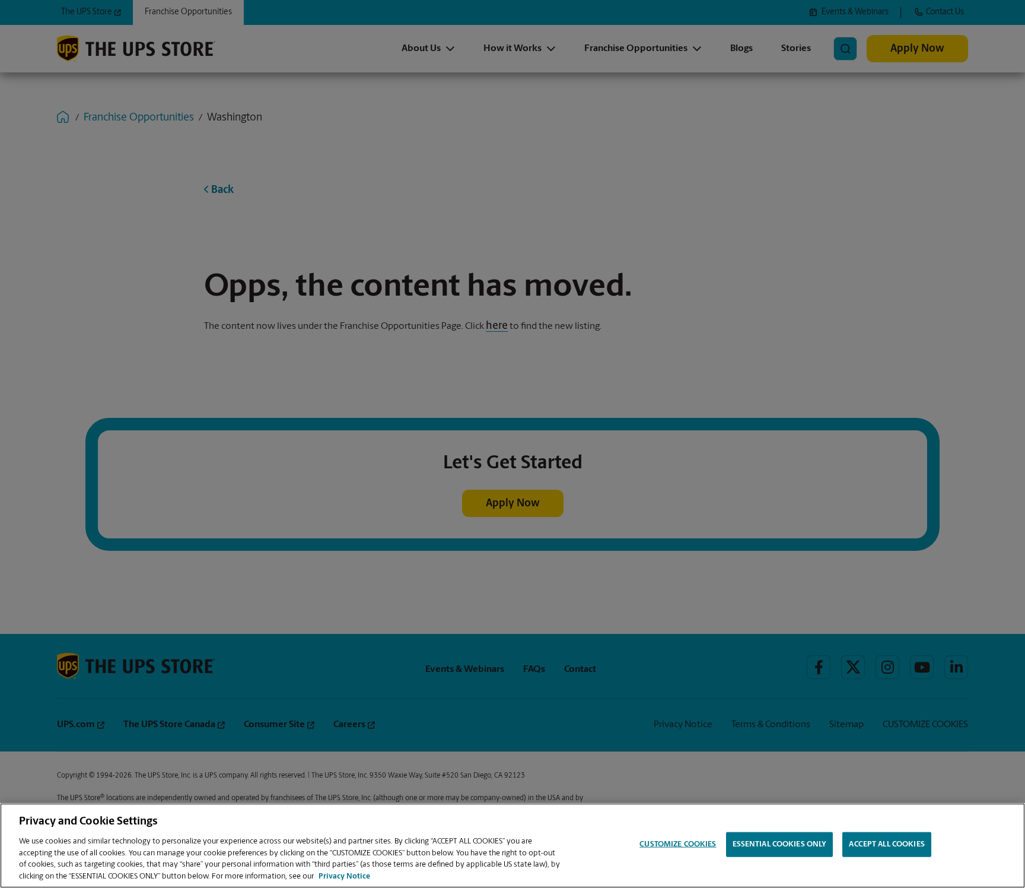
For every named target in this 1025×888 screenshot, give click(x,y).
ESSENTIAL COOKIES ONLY (780, 844)
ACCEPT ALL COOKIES (886, 844)
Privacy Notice (344, 876)
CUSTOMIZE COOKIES (677, 844)
